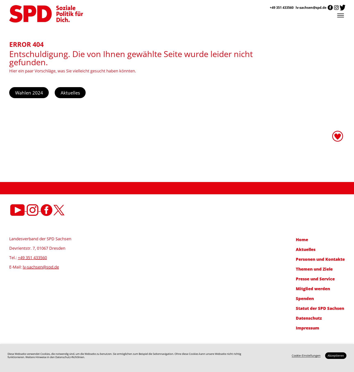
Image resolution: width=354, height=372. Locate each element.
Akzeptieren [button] (336, 355)
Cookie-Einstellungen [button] (306, 355)
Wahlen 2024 (29, 93)
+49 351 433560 (32, 257)
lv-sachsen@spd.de (311, 7)
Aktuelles (70, 93)
